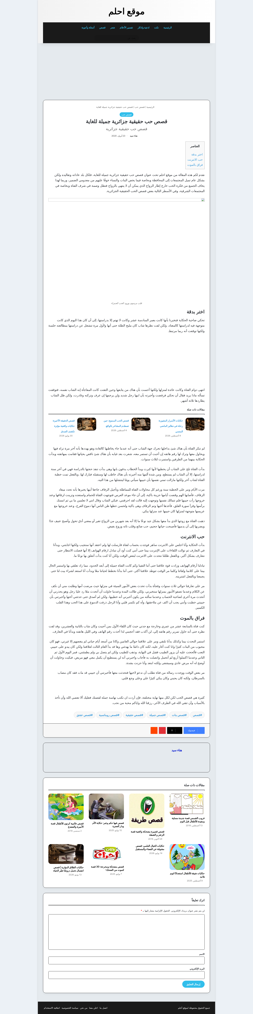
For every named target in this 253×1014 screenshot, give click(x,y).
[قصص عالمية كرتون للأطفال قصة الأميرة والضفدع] (66, 807)
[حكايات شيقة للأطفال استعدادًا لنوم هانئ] (187, 857)
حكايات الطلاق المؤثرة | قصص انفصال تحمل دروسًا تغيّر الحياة (68, 869)
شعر (112, 27)
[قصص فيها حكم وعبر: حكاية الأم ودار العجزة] (106, 807)
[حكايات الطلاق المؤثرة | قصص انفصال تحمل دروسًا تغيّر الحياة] (66, 854)
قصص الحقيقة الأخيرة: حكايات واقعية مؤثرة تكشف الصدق (63, 426)
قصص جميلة (156, 715)
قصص (102, 27)
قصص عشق (84, 715)
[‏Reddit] (154, 730)
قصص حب (140, 107)
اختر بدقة (197, 154)
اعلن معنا (93, 1007)
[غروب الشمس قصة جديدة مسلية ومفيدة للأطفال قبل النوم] (187, 804)
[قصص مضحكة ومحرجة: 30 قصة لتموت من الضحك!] (106, 853)
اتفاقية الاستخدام (52, 1007)
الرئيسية (168, 27)
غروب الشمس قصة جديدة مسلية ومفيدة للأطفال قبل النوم (188, 820)
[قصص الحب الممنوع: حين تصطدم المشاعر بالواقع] (140, 424)
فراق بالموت (195, 164)
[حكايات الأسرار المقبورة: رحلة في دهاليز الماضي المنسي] (195, 424)
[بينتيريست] (162, 730)
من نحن (83, 1007)
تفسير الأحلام (126, 27)
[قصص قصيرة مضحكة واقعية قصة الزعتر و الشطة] (146, 811)
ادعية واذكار (143, 27)
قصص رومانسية (108, 715)
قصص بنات (178, 715)
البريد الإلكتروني (197, 968)
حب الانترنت (195, 159)
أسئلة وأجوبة (88, 27)
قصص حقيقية (133, 715)
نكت (156, 27)
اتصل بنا (103, 1007)
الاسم (202, 954)
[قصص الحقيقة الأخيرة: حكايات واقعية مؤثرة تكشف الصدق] (86, 424)
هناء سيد (133, 135)
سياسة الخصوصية (70, 1007)
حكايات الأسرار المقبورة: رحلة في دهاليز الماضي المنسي (170, 426)
